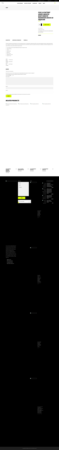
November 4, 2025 (39, 413)
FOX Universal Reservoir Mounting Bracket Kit (8, 170)
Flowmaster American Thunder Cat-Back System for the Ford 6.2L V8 (39, 213)
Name (7, 86)
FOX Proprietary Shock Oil (33, 169)
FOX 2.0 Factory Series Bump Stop (21, 169)
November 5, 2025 (39, 347)
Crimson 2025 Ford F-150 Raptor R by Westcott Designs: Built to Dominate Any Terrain (39, 279)
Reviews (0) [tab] (25, 40)
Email (7, 90)
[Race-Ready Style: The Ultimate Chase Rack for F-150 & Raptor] (33, 345)
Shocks (43, 29)
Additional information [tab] (16, 40)
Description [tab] (8, 40)
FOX (41, 29)
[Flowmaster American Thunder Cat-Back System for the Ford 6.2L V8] (33, 214)
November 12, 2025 (39, 283)
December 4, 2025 (39, 217)
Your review (8, 76)
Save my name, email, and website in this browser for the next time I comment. (18, 94)
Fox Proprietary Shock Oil (45, 169)
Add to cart (46, 24)
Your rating (7, 75)
